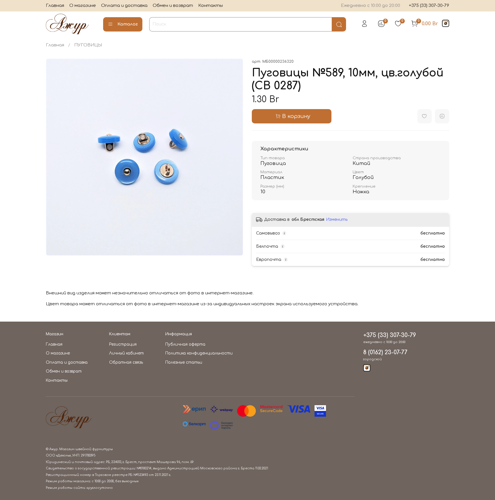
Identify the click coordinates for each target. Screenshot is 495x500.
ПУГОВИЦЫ (88, 45)
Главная (55, 5)
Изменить (336, 219)
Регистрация (123, 344)
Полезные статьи (183, 362)
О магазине (82, 5)
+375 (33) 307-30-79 (429, 5)
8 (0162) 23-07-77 (385, 352)
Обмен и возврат (173, 5)
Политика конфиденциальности (199, 353)
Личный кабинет (126, 353)
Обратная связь (126, 362)
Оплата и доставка (124, 5)
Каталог (127, 24)
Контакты (210, 5)
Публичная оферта (185, 344)
